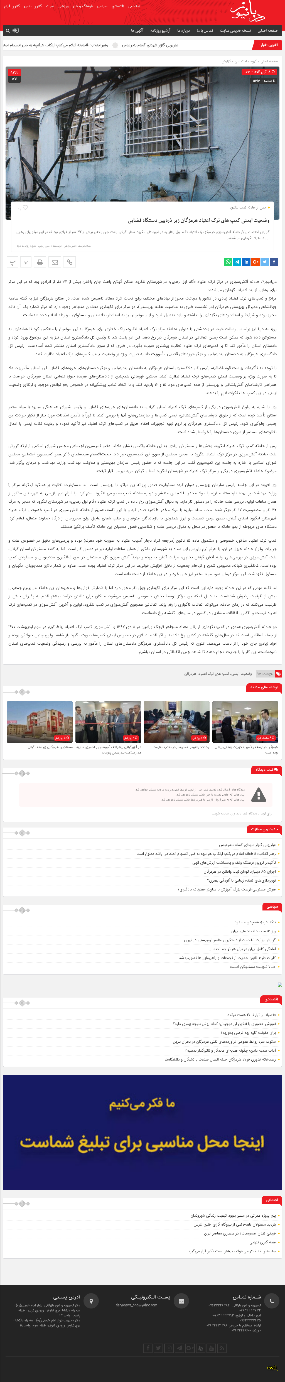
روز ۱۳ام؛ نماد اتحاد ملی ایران (253, 931)
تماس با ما (205, 31)
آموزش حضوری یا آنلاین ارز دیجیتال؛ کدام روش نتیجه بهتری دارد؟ (224, 1024)
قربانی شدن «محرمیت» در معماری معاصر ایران (240, 1233)
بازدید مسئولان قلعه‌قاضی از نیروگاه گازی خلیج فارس (235, 1224)
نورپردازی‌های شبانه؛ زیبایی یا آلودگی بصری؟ (241, 880)
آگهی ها (137, 31)
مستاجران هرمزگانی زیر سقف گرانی (50, 747)
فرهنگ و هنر (83, 6)
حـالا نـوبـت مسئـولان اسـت (253, 967)
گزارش (226, 61)
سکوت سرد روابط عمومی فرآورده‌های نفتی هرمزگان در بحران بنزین (224, 1042)
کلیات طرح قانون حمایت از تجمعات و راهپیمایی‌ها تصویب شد (227, 958)
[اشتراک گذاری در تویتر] (265, 262)
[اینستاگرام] (169, 1348)
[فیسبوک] (148, 1348)
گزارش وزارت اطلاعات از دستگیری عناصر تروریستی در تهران (230, 940)
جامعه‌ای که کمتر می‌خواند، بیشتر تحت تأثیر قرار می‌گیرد (232, 1251)
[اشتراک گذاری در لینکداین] (246, 262)
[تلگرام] (179, 1348)
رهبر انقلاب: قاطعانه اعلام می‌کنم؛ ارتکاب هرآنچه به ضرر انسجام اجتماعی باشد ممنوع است (83, 45)
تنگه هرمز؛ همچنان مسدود (255, 922)
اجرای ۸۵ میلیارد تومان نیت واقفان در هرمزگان (240, 871)
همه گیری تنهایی (262, 1242)
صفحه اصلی (268, 31)
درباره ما (183, 31)
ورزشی (63, 6)
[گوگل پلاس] (190, 1348)
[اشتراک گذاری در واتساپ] (228, 262)
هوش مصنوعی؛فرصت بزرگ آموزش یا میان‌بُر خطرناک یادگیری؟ (227, 889)
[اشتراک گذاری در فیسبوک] (274, 262)
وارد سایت (227, 813)
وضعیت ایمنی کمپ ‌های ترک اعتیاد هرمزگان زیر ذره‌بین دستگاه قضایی (198, 220)
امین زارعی (70, 246)
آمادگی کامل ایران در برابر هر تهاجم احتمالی (242, 949)
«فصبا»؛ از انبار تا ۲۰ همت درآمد (251, 1015)
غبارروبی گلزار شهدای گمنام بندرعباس (194, 45)
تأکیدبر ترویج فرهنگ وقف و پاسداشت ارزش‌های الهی (234, 863)
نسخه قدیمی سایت (235, 31)
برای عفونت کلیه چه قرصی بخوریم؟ (248, 1033)
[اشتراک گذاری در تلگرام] (237, 262)
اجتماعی (134, 6)
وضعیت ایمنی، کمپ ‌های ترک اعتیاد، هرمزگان (218, 674)
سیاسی (102, 6)
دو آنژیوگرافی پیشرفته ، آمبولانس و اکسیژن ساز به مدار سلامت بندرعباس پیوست (108, 749)
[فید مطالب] (222, 1348)
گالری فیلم (12, 6)
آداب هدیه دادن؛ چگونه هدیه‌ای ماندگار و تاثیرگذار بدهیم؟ (230, 1050)
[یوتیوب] (211, 1348)
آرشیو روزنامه (160, 31)
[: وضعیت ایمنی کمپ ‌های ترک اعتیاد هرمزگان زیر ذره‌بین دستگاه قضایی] (54, 261)
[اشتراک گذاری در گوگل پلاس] (255, 262)
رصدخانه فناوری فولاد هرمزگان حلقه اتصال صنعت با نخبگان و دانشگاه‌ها (220, 1059)
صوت (50, 6)
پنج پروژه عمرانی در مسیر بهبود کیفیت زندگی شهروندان (233, 1215)
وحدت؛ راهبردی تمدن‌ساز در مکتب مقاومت (181, 747)
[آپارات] (200, 1348)
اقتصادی (118, 6)
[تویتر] (158, 1348)
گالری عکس (33, 6)
